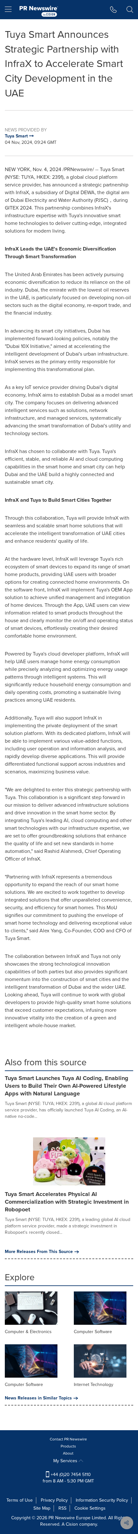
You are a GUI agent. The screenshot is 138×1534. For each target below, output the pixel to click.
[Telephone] (113, 9)
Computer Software (93, 1331)
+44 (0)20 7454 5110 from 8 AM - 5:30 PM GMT (68, 1477)
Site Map (41, 1508)
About (68, 1453)
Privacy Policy (54, 1500)
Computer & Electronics (28, 1331)
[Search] (130, 9)
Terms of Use (19, 1500)
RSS (62, 1508)
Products (68, 1446)
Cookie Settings (90, 1508)
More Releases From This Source (39, 1252)
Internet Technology (93, 1384)
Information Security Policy (102, 1500)
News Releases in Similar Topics (38, 1398)
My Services (66, 1460)
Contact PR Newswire (68, 1439)
